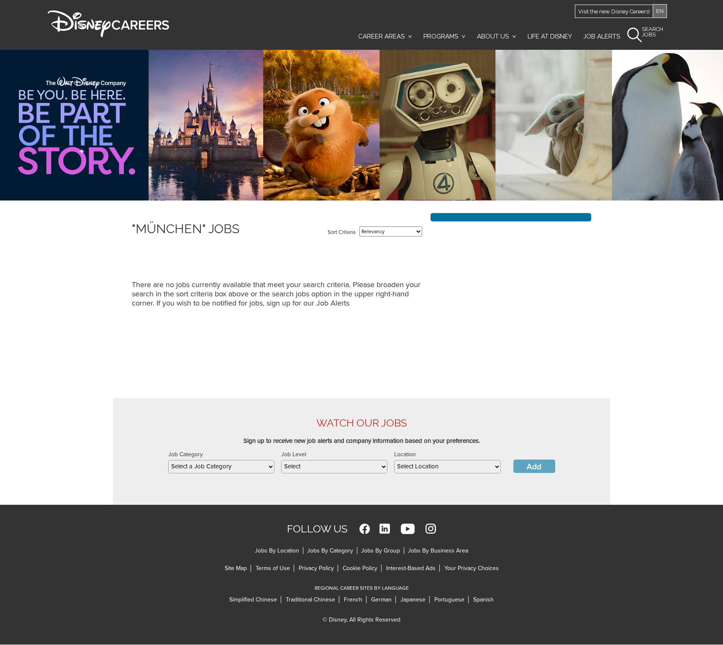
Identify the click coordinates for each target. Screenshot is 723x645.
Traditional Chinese (310, 599)
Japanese (413, 599)
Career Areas (381, 36)
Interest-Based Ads (411, 568)
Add (534, 466)
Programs (440, 36)
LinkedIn (384, 529)
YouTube (408, 529)
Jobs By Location (277, 550)
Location (405, 454)
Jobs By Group (380, 550)
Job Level (293, 454)
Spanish (483, 599)
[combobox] (221, 466)
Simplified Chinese (253, 599)
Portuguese (449, 599)
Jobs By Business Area (438, 550)
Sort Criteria (342, 232)
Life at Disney (550, 36)
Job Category (185, 454)
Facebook (364, 529)
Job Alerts (601, 36)
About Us (493, 36)
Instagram (431, 529)
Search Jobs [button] (652, 32)
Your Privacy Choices (471, 568)
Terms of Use (273, 568)
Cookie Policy (360, 568)
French (353, 599)
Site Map (236, 568)
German (381, 599)
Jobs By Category (330, 550)
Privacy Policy (316, 568)
